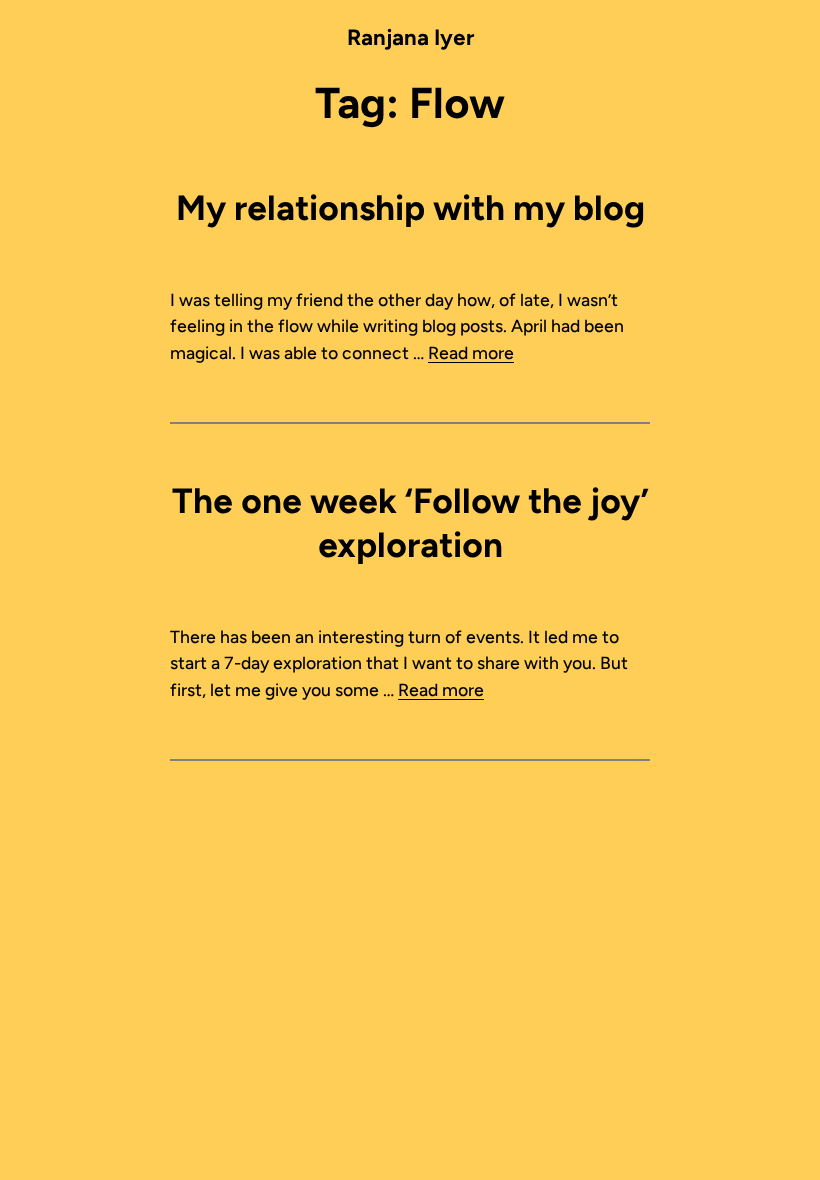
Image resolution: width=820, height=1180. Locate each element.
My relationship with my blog (410, 208)
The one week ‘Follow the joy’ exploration (410, 523)
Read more (471, 352)
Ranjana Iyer (410, 37)
